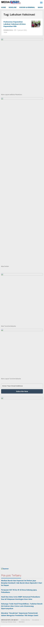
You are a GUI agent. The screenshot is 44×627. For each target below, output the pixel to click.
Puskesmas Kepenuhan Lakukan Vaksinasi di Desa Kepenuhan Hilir (14, 24)
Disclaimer (35, 620)
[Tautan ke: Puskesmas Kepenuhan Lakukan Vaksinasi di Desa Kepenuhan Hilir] (36, 24)
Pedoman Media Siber (8, 622)
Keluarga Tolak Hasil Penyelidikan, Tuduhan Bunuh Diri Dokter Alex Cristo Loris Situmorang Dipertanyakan (21, 606)
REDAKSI (21, 622)
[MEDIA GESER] (11, 2)
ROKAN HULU (8, 30)
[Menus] (41, 2)
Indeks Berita (25, 620)
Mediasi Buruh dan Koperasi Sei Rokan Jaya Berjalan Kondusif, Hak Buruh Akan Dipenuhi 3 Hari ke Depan (21, 582)
